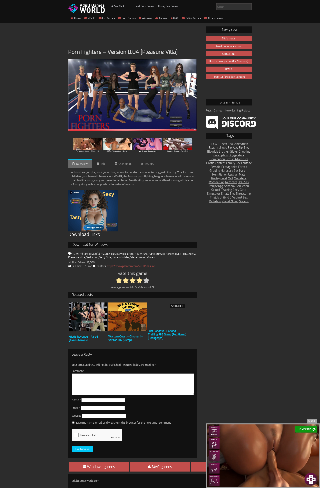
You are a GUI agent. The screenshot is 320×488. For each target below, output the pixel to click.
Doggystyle (236, 155)
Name (76, 400)
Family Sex (233, 163)
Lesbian (233, 175)
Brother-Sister (228, 152)
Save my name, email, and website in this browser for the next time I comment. (123, 422)
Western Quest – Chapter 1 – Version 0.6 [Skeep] (125, 338)
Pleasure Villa (76, 257)
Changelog (125, 164)
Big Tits (110, 254)
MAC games (161, 466)
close (312, 421)
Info (103, 164)
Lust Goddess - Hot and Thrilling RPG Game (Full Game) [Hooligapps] (167, 334)
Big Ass (233, 148)
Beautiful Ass (97, 254)
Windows (146, 18)
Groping (215, 171)
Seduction (92, 257)
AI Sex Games (215, 18)
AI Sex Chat (117, 6)
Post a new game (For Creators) (229, 61)
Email (76, 408)
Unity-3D (226, 197)
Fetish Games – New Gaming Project (228, 110)
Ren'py (213, 186)
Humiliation (220, 175)
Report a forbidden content (229, 77)
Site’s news (229, 38)
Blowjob (121, 254)
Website (77, 415)
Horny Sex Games (168, 6)
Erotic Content (216, 163)
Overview (82, 164)
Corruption (221, 155)
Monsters (240, 178)
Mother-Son (216, 182)
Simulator (213, 194)
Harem (170, 254)
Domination (217, 159)
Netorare (231, 182)
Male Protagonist (185, 254)
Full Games (108, 18)
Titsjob (214, 197)
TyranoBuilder (120, 257)
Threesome (243, 194)
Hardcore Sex (157, 254)
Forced (242, 167)
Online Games (193, 18)
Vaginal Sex (240, 197)
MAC (175, 18)
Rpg (221, 186)
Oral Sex (243, 182)
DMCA (228, 69)
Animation (241, 144)
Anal (231, 144)
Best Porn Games (144, 6)
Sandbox (229, 186)
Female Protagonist (224, 167)
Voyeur (151, 257)
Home (77, 18)
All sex (84, 254)
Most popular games (228, 46)
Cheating (244, 152)
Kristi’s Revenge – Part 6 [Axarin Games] (83, 338)
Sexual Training (221, 190)
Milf (230, 178)
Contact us (228, 54)
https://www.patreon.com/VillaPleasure (131, 266)
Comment (79, 371)
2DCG (213, 144)
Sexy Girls (105, 257)
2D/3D (91, 18)
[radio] (119, 280)
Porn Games (128, 18)
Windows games (100, 466)
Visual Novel (138, 257)
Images (149, 164)
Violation (215, 201)
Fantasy (246, 163)
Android (163, 18)
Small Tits (228, 194)
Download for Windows (90, 244)
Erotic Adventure (137, 254)
